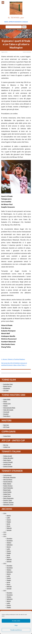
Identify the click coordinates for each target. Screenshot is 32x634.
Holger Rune (6, 494)
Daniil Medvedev (8, 488)
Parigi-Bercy (6, 416)
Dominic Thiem (7, 500)
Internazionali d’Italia (9, 407)
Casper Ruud (7, 496)
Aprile (8, 524)
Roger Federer (7, 483)
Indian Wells (6, 399)
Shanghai (6, 414)
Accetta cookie (16, 620)
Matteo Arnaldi (7, 456)
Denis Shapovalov (8, 498)
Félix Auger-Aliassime (9, 477)
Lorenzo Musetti (8, 462)
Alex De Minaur (7, 479)
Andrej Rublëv (7, 492)
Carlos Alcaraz (7, 475)
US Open (6, 390)
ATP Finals (6, 427)
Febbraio (9, 528)
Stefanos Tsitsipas (8, 502)
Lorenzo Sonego (7, 466)
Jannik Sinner (7, 464)
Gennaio (9, 530)
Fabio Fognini (7, 460)
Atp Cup (5, 445)
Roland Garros (7, 386)
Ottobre (9, 542)
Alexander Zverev (8, 504)
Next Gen (6, 425)
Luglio (8, 517)
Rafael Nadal (7, 490)
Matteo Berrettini (8, 458)
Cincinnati (6, 412)
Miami (5, 401)
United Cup (6, 447)
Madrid (5, 405)
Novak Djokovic (7, 481)
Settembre (9, 544)
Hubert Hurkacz (7, 485)
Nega (16, 625)
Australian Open (8, 384)
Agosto (9, 515)
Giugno (9, 519)
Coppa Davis (7, 436)
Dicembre (9, 538)
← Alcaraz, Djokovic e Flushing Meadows (13, 359)
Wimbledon (6, 388)
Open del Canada (8, 410)
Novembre (10, 540)
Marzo (8, 526)
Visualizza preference (16, 630)
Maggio (9, 522)
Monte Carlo (7, 403)
